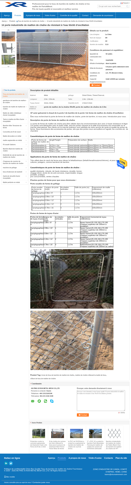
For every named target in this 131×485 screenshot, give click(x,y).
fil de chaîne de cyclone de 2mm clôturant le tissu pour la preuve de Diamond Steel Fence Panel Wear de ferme (57, 445)
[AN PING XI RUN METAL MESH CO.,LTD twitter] (11, 463)
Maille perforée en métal (11, 182)
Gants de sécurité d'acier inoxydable (11, 177)
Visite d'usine (50, 15)
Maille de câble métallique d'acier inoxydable (12, 114)
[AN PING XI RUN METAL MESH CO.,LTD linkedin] (6, 463)
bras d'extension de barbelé (12, 172)
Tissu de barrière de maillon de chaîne (31, 21)
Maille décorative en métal (12, 136)
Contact (85, 15)
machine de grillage (10, 168)
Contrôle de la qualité (68, 15)
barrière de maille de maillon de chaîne (14, 108)
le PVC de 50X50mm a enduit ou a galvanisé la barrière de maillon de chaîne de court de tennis (76, 445)
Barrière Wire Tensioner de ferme (12, 127)
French (125, 3)
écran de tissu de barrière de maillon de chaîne (57, 375)
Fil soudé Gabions (9, 144)
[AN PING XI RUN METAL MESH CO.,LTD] (16, 5)
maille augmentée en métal (12, 140)
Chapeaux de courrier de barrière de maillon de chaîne (13, 162)
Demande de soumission (103, 15)
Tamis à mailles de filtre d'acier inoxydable (13, 120)
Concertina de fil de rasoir (12, 132)
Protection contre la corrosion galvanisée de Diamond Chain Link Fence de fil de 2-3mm (38, 444)
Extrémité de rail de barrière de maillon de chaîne (13, 156)
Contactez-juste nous (41, 482)
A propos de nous (33, 15)
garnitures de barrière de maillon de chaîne (14, 101)
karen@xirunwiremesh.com (116, 474)
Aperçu (7, 15)
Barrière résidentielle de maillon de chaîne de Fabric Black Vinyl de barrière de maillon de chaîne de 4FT (113, 445)
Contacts (108, 458)
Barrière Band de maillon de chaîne (13, 150)
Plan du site (121, 458)
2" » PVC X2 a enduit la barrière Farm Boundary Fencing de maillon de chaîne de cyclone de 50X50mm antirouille (95, 445)
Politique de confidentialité (14, 469)
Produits (17, 15)
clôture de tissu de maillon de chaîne (43, 379)
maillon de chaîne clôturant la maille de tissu (90, 375)
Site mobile (10, 477)
